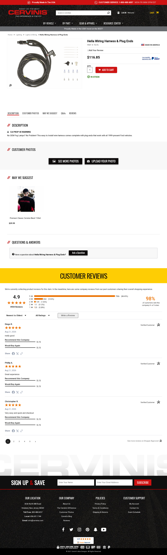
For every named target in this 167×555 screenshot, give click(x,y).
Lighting (19, 35)
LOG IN (123, 13)
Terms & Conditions (100, 508)
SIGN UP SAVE (28, 482)
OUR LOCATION (32, 498)
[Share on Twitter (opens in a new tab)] (17, 353)
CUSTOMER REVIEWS (83, 276)
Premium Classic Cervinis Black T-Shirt (25, 218)
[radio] (83, 296)
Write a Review (68, 315)
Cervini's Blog (66, 516)
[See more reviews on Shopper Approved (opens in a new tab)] (21, 354)
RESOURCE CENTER (112, 23)
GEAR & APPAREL (87, 23)
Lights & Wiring (31, 35)
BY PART (66, 23)
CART (152, 13)
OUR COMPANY (66, 498)
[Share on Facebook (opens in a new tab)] (13, 354)
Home (10, 35)
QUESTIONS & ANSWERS (26, 242)
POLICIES (100, 498)
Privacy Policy (100, 504)
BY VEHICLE (48, 23)
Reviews (66, 520)
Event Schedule (134, 512)
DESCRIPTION (20, 125)
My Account (134, 504)
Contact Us (134, 508)
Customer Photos (66, 512)
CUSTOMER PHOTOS (23, 149)
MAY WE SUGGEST (22, 177)
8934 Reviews (19, 307)
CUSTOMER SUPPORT (134, 498)
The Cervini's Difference (66, 508)
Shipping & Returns (100, 512)
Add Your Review (96, 50)
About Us (66, 504)
